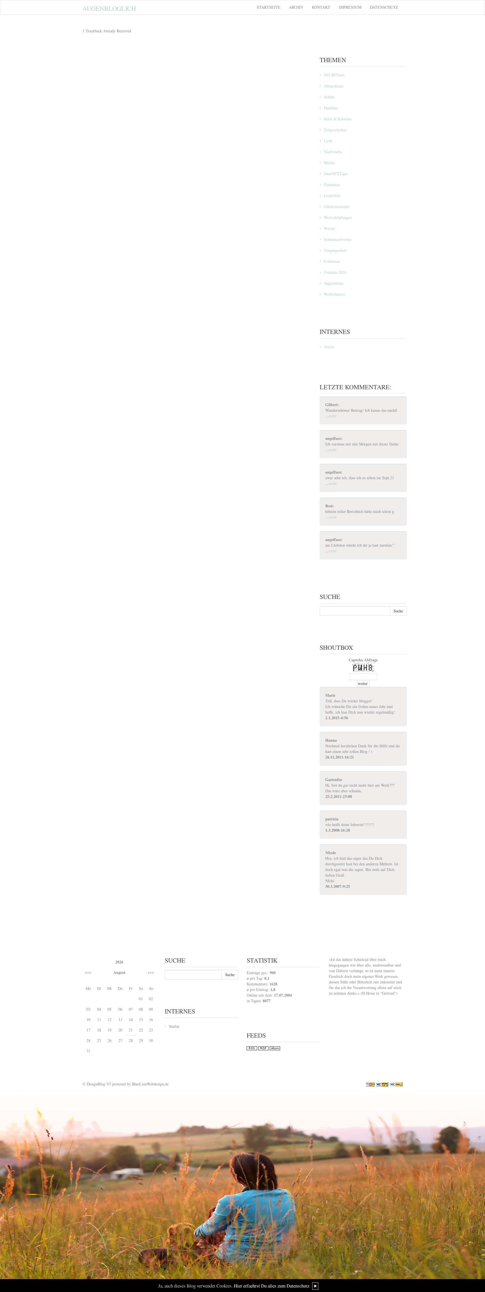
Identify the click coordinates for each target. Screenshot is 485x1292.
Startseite (268, 7)
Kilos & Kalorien (337, 118)
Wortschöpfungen (338, 217)
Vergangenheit (335, 250)
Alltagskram (333, 86)
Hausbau (330, 107)
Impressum (350, 7)
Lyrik (328, 140)
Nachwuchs (333, 151)
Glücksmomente (336, 206)
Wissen (329, 228)
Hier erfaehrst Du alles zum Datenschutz (271, 1285)
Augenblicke (334, 283)
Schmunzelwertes (337, 239)
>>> (150, 972)
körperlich (332, 195)
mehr (333, 415)
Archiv (296, 7)
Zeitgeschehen (335, 129)
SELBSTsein (334, 75)
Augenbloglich (109, 8)
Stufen (329, 346)
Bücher (329, 162)
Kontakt (321, 7)
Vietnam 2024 (335, 272)
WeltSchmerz (334, 294)
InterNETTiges (336, 173)
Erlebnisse (332, 261)
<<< (88, 972)
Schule (329, 96)
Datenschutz (384, 7)
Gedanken (332, 184)
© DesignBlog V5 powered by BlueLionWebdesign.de (126, 1084)
